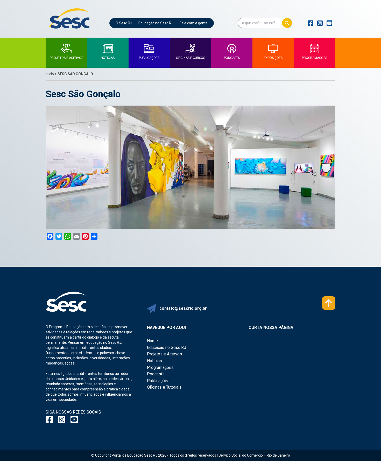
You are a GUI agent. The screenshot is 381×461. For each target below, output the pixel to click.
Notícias (154, 360)
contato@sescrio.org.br (183, 308)
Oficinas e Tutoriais (164, 387)
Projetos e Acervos (164, 354)
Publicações (158, 380)
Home (152, 340)
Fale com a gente (194, 23)
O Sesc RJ (124, 23)
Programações (160, 367)
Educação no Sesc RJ (155, 23)
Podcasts (156, 373)
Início (50, 74)
